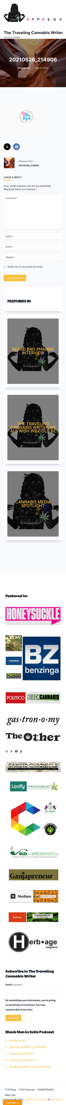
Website (10, 257)
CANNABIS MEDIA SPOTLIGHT (33, 503)
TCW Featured (26, 1089)
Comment (11, 198)
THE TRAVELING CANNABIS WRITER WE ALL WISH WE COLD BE (33, 427)
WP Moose (57, 1099)
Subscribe (13, 1018)
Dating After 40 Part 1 (22, 1053)
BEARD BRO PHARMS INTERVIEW (33, 351)
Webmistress (24, 68)
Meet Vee (10, 1095)
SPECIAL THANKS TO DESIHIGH (28, 1047)
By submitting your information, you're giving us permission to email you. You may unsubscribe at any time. (31, 1005)
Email (9, 246)
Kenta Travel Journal (36, 1099)
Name (9, 236)
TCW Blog (10, 1089)
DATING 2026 (17, 1040)
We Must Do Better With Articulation (30, 1066)
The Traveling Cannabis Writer (33, 32)
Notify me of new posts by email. (25, 266)
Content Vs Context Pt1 (23, 1060)
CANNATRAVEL (45, 1089)
